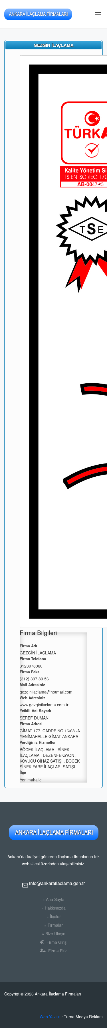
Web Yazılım (51, 1016)
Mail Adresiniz (32, 684)
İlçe (23, 772)
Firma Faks (29, 671)
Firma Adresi (31, 723)
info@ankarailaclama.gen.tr (56, 883)
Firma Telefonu (33, 658)
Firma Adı (28, 645)
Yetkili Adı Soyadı (35, 710)
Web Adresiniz (32, 697)
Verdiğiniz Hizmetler (38, 742)
